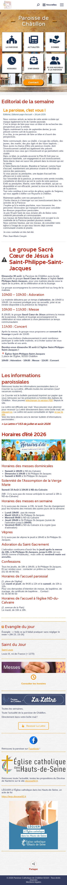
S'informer (33, 69)
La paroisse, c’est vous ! (24, 110)
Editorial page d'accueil (22, 115)
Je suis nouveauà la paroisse (55, 69)
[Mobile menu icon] (62, 5)
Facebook (34, 748)
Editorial (7, 115)
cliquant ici (7, 412)
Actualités (33, 47)
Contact (33, 82)
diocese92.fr (31, 781)
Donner (55, 47)
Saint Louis (7, 649)
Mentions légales (33, 882)
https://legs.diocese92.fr (14, 796)
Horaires (11, 69)
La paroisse (12, 47)
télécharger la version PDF (39, 400)
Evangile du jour (20, 626)
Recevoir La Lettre (35, 726)
